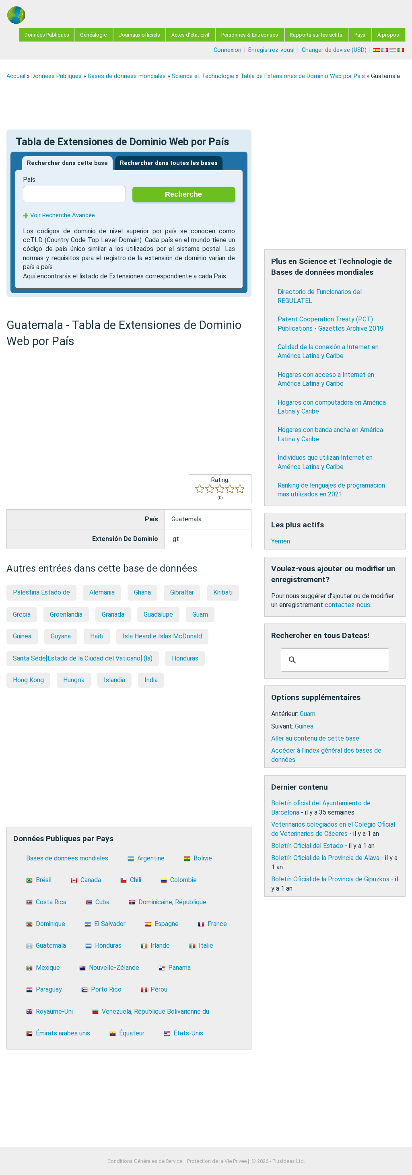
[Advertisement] (206, 104)
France (217, 924)
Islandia (114, 680)
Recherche (183, 194)
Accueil (15, 76)
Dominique (50, 924)
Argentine (151, 858)
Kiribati (223, 592)
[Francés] (385, 50)
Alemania (102, 592)
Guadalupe (158, 614)
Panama (179, 967)
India (151, 680)
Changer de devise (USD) (334, 50)
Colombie (183, 880)
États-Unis (188, 1033)
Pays (359, 35)
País (29, 179)
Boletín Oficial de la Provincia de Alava (325, 858)
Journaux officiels (139, 35)
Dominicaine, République (172, 902)
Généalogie (93, 35)
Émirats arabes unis (63, 1033)
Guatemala (51, 945)
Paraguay (49, 989)
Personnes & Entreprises (249, 35)
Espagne (166, 924)
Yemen (280, 541)
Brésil (44, 880)
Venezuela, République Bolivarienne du (155, 1011)
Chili (135, 880)
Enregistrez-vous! (271, 50)
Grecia (22, 614)
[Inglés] (393, 50)
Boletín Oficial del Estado (307, 846)
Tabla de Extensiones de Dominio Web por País (302, 76)
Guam (200, 614)
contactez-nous (347, 605)
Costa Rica (51, 902)
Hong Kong (28, 680)
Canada (90, 880)
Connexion (227, 50)
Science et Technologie (203, 76)
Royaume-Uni (54, 1011)
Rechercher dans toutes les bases (169, 163)
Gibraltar (182, 592)
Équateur (131, 1033)
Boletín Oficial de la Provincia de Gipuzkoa (330, 879)
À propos (388, 35)
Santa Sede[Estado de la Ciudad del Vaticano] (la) (82, 658)
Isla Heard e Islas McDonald (162, 636)
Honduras (185, 658)
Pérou (158, 989)
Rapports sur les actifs (316, 35)
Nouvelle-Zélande (114, 967)
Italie (206, 945)
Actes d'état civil (190, 35)
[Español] (377, 50)
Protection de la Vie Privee (217, 1161)
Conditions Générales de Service (144, 1161)
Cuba (102, 902)
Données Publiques (47, 35)
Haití (96, 636)
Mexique (48, 967)
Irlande (160, 945)
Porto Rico (106, 989)
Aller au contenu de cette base (315, 738)
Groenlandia (66, 614)
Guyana (61, 636)
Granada (113, 614)
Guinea (22, 636)
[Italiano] (402, 50)
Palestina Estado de (41, 592)
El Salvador (110, 924)
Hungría (73, 680)
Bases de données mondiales (127, 76)
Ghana (142, 592)
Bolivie (203, 858)
